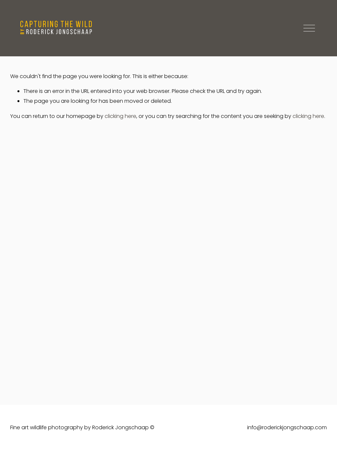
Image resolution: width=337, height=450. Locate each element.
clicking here (120, 116)
